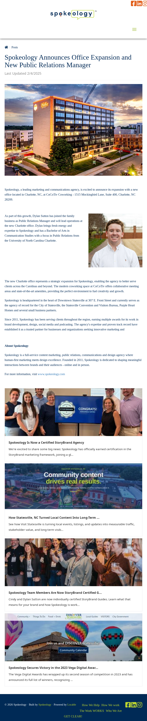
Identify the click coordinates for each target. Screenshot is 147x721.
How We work (110, 705)
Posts (14, 47)
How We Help (91, 705)
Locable (71, 704)
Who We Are (114, 710)
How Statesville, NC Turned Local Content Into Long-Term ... (54, 517)
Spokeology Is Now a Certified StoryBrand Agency (46, 442)
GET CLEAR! (73, 716)
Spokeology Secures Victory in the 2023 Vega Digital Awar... (53, 668)
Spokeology (44, 704)
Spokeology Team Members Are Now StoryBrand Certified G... (55, 593)
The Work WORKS (92, 710)
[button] (134, 29)
